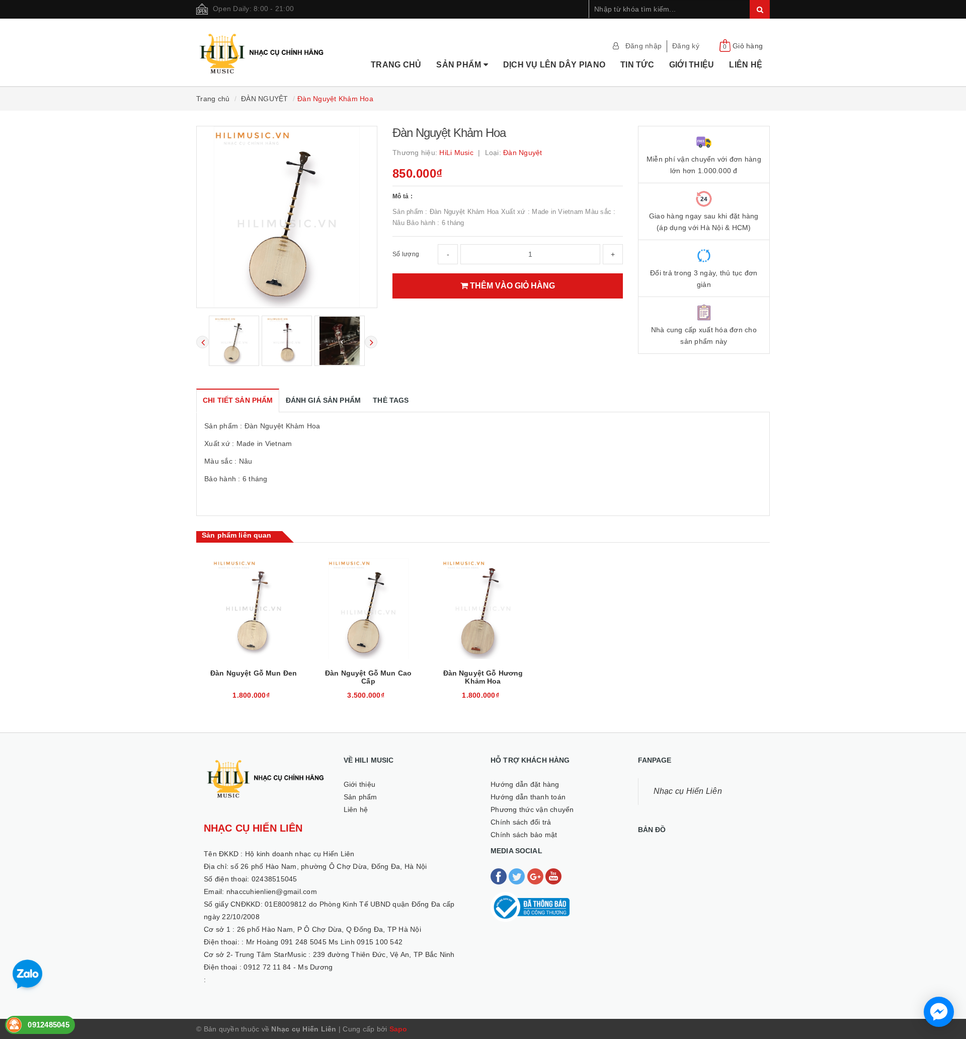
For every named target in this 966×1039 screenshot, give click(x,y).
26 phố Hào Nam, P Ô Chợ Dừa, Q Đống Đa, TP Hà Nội (329, 929)
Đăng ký (685, 46)
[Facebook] (500, 876)
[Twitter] (518, 876)
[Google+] (536, 876)
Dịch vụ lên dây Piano (554, 64)
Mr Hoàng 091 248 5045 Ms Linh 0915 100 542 (324, 942)
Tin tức (637, 64)
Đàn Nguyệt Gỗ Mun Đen (253, 673)
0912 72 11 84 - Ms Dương (288, 967)
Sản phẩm (459, 64)
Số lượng (405, 254)
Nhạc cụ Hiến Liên (688, 791)
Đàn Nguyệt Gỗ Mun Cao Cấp (368, 677)
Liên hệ (745, 64)
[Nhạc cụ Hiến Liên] (262, 41)
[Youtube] (553, 876)
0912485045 (48, 1024)
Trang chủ (396, 64)
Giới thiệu (691, 64)
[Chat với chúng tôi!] (939, 1012)
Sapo (398, 1029)
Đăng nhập (643, 46)
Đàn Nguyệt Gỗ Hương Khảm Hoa (483, 677)
